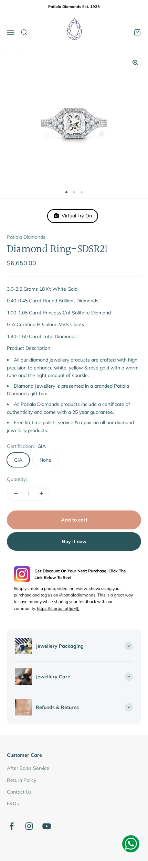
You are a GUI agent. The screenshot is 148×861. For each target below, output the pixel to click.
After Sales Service (28, 768)
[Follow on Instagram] (29, 826)
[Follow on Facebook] (11, 826)
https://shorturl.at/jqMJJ (58, 608)
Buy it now (74, 541)
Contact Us (19, 792)
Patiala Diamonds (26, 237)
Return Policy (21, 780)
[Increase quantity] (41, 493)
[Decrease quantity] (15, 493)
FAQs (13, 803)
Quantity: (17, 479)
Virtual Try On (75, 216)
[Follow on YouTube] (46, 826)
